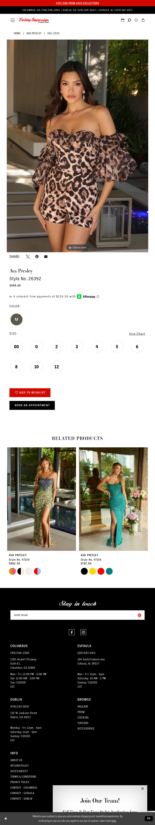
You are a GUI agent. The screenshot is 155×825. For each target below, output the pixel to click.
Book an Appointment (32, 405)
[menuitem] (77, 10)
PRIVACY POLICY (19, 782)
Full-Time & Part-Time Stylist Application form (100, 812)
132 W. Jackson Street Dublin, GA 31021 (23, 715)
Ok (149, 818)
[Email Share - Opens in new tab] (45, 256)
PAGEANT (83, 706)
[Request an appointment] (122, 20)
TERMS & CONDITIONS (23, 776)
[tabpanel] (77, 146)
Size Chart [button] (137, 334)
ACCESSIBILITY (19, 771)
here (114, 820)
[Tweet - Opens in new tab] (28, 256)
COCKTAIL (83, 717)
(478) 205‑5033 (87, 10)
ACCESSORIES (86, 728)
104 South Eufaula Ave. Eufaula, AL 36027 (91, 661)
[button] (13, 20)
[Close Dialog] (5, 818)
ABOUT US (16, 760)
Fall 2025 (53, 33)
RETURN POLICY (19, 765)
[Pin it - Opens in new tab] (37, 256)
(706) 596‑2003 (51, 10)
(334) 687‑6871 (124, 10)
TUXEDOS (83, 723)
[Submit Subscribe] (139, 615)
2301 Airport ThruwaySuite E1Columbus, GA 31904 (23, 663)
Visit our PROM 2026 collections (77, 3)
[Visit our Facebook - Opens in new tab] (72, 632)
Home (17, 33)
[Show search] (129, 20)
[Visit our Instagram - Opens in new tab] (83, 632)
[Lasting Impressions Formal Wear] (34, 20)
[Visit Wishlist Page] (136, 20)
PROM (81, 712)
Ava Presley (33, 33)
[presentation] (42, 499)
